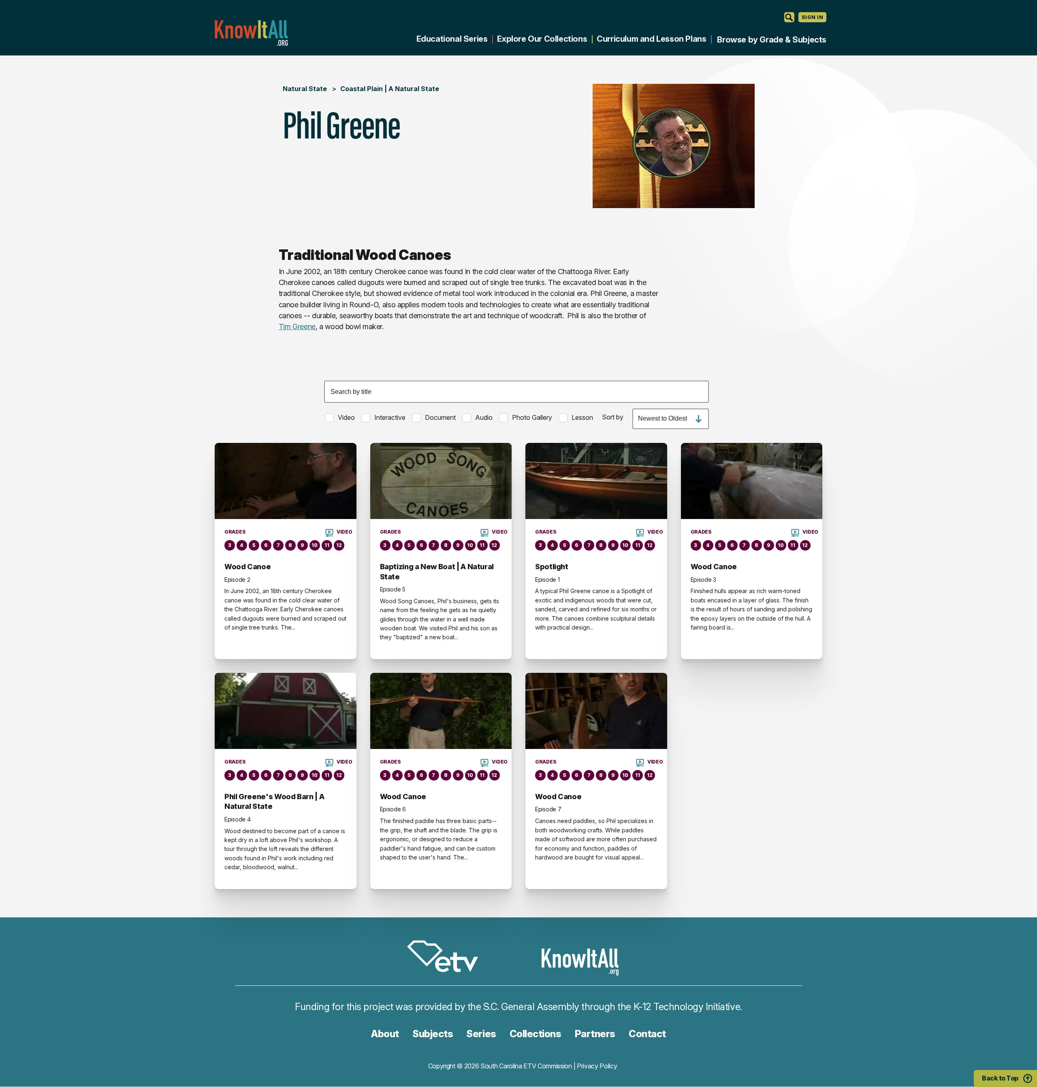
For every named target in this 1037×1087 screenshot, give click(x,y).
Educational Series (452, 39)
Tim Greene (297, 326)
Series (481, 1034)
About (385, 1034)
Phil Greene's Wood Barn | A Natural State (274, 801)
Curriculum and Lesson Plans (651, 39)
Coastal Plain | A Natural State (389, 89)
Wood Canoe (247, 566)
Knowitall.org (251, 33)
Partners (595, 1034)
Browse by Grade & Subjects (771, 40)
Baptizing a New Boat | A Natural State (437, 571)
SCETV (447, 957)
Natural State (305, 89)
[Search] (789, 17)
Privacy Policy (597, 1066)
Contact (647, 1034)
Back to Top (1000, 1078)
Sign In (812, 17)
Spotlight (551, 566)
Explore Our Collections (542, 39)
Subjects (432, 1034)
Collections (535, 1034)
